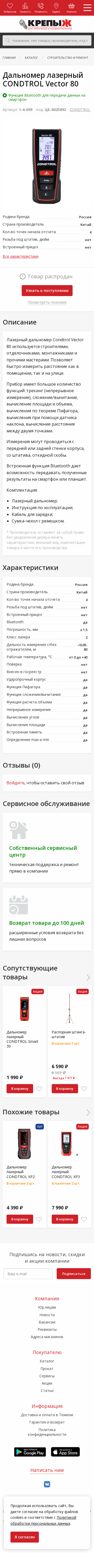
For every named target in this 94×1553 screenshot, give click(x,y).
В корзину (19, 1088)
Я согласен (25, 1536)
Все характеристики (20, 256)
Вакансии (47, 1322)
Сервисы (47, 1375)
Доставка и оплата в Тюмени (47, 1414)
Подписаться (73, 1273)
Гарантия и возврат (47, 1422)
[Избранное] (39, 1089)
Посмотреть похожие (47, 302)
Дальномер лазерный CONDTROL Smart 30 (22, 1039)
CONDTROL (80, 109)
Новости (47, 1314)
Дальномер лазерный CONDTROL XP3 (66, 1171)
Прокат (47, 1368)
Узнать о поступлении (47, 290)
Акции (47, 1383)
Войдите (16, 783)
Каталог (47, 1360)
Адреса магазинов (47, 1336)
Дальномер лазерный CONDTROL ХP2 (21, 1171)
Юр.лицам (47, 1307)
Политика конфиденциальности (47, 1432)
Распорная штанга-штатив (69, 1034)
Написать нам (47, 1470)
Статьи (47, 1390)
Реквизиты (47, 1329)
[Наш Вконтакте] (47, 1484)
